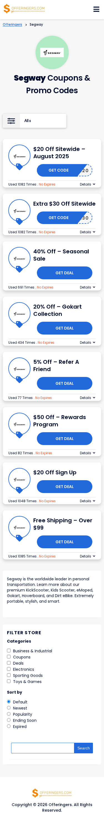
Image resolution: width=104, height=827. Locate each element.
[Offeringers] (24, 8)
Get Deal (64, 273)
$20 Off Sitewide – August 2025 (59, 152)
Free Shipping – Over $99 (62, 524)
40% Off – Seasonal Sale (61, 255)
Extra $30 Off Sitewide (64, 204)
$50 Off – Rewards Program (59, 420)
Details (85, 184)
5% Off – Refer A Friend (56, 365)
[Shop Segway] (52, 52)
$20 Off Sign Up (55, 472)
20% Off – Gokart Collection (57, 310)
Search (83, 748)
